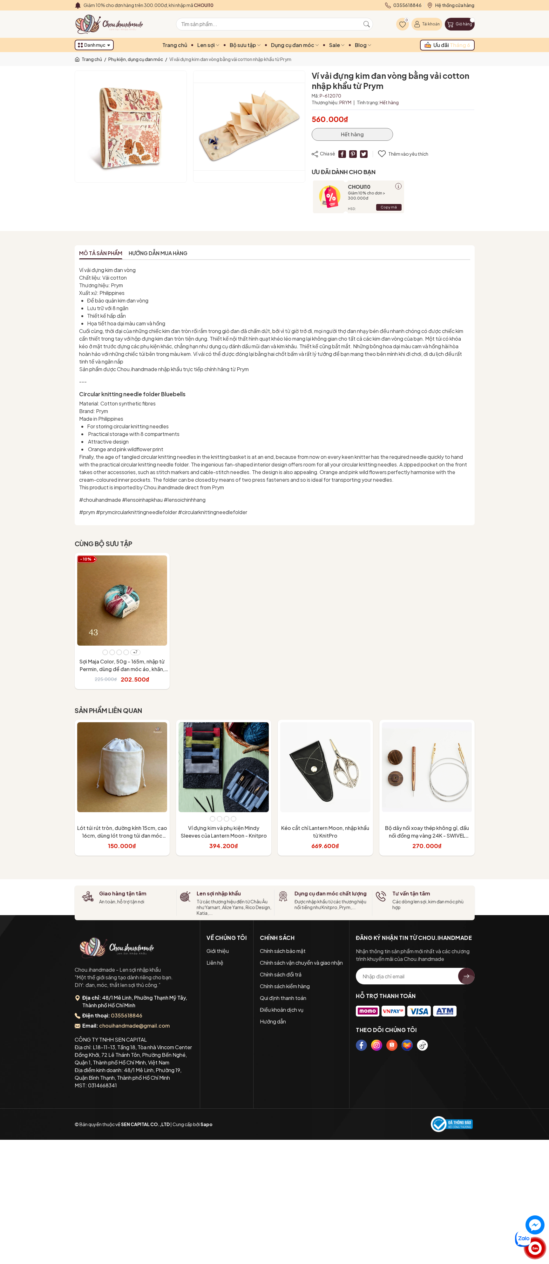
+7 (135, 652)
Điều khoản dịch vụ (281, 1009)
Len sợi (206, 45)
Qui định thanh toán (283, 998)
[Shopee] (391, 1045)
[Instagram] (376, 1045)
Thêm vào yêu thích (408, 154)
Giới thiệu (218, 951)
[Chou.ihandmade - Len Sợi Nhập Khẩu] (113, 24)
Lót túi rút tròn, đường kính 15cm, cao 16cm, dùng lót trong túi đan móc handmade (122, 835)
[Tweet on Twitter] (364, 154)
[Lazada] (407, 1045)
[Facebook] (361, 1045)
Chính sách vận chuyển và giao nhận (301, 962)
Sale (335, 45)
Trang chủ (174, 45)
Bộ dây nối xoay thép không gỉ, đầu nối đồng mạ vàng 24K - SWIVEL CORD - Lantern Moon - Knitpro (427, 835)
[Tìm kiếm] (366, 24)
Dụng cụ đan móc (293, 45)
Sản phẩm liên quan (108, 710)
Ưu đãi (451, 45)
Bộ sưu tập (243, 45)
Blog (361, 45)
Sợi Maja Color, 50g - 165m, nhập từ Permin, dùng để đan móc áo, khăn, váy (122, 669)
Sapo (206, 1124)
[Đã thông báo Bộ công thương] (452, 1124)
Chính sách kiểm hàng (285, 986)
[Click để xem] (131, 127)
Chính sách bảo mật (283, 951)
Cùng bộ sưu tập (103, 543)
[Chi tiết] (398, 186)
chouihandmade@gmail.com (134, 1025)
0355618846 (126, 1015)
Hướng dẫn (273, 1021)
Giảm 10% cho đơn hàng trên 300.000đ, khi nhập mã (149, 5)
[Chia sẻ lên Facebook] (342, 154)
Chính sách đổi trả (281, 974)
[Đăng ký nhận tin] (466, 976)
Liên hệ (215, 962)
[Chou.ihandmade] (117, 947)
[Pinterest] (353, 154)
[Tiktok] (422, 1045)
